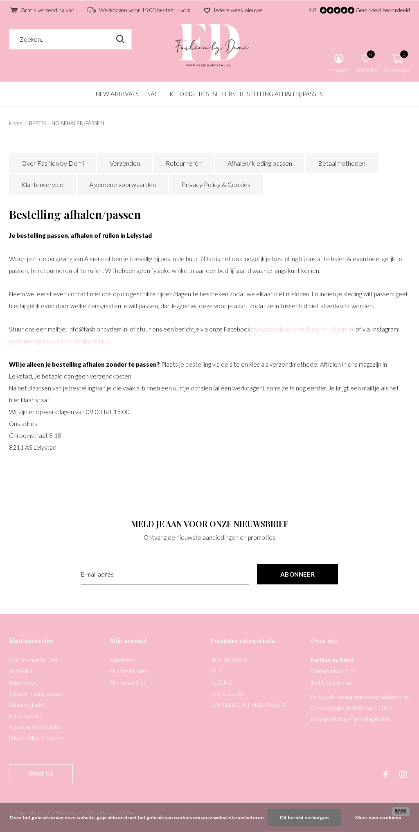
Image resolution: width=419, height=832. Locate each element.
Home (15, 123)
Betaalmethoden (341, 163)
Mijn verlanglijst (127, 682)
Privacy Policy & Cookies (216, 184)
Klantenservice (42, 184)
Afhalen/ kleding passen (260, 163)
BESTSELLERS (217, 93)
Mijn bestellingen (128, 671)
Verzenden (125, 163)
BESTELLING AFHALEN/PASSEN (282, 93)
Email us (40, 773)
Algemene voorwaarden (122, 184)
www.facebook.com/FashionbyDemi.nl (303, 329)
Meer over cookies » (378, 817)
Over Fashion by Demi (52, 163)
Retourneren (184, 163)
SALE (154, 93)
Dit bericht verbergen (304, 817)
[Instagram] (403, 774)
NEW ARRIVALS (117, 93)
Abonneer (297, 574)
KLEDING (182, 93)
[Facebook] (385, 774)
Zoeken (120, 39)
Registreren (122, 660)
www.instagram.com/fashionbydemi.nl (59, 341)
